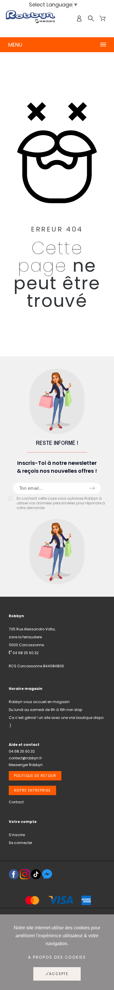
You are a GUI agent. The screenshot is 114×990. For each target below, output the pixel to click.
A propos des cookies (57, 957)
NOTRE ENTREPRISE (32, 790)
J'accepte (57, 973)
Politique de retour (35, 775)
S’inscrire (17, 834)
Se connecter (20, 842)
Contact (16, 802)
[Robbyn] (31, 18)
